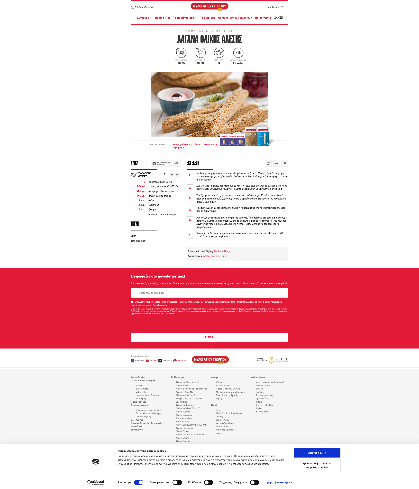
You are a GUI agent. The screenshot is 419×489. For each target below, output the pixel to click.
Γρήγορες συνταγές (265, 395)
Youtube (153, 360)
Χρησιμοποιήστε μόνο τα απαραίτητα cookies (317, 465)
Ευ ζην (259, 408)
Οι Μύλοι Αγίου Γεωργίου (143, 380)
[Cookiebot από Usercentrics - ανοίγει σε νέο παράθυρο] (96, 482)
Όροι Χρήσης (137, 420)
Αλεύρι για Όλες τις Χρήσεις (186, 144)
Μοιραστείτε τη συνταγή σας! (149, 410)
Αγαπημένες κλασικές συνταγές (270, 382)
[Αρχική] (209, 7)
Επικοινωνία (263, 18)
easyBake (279, 19)
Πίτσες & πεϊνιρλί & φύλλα (228, 389)
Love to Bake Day (264, 405)
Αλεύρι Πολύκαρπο (184, 428)
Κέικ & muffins (223, 385)
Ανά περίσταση (258, 377)
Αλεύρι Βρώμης (183, 441)
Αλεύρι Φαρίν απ (183, 385)
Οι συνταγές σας (143, 417)
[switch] (177, 482)
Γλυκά (214, 405)
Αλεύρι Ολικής (211, 144)
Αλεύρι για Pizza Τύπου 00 (188, 408)
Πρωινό (259, 389)
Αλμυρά (214, 377)
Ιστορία (139, 385)
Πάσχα (259, 402)
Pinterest (181, 360)
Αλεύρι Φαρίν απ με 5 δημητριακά (191, 389)
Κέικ (218, 410)
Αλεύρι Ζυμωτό (183, 412)
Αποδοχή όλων (317, 452)
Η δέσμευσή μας (138, 402)
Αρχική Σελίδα (137, 377)
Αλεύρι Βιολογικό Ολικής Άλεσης (191, 425)
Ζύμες (219, 399)
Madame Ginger (222, 251)
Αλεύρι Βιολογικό (184, 415)
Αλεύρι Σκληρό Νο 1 (185, 392)
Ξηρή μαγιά (178, 148)
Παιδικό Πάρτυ (263, 385)
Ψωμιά (219, 382)
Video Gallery (142, 392)
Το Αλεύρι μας (177, 377)
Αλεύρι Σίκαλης (183, 431)
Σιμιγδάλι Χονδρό (184, 418)
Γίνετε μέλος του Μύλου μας (149, 413)
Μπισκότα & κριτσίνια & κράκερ (230, 392)
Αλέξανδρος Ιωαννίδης (215, 256)
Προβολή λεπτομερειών (279, 482)
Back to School (263, 412)
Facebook (139, 360)
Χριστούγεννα (262, 399)
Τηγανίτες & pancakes (226, 430)
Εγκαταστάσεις (143, 389)
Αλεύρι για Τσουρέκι (185, 405)
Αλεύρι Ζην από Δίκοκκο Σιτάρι (190, 435)
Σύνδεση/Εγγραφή (144, 7)
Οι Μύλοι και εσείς (139, 405)
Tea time (260, 392)
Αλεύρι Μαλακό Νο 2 (185, 395)
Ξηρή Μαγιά (181, 402)
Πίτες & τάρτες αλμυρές (227, 395)
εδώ (174, 314)
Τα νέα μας (141, 399)
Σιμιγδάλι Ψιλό (182, 421)
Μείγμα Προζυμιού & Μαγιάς (189, 399)
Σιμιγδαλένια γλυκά (225, 423)
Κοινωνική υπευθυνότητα (147, 395)
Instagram (167, 360)
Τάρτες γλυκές (222, 420)
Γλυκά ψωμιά (222, 426)
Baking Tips (162, 18)
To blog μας (207, 18)
